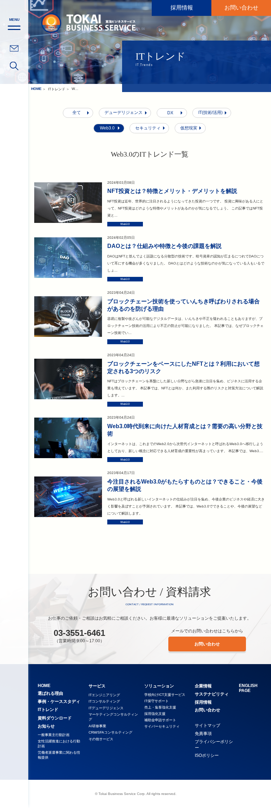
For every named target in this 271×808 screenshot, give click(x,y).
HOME (36, 89)
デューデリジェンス (123, 112)
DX (170, 112)
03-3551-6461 (79, 633)
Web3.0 (107, 128)
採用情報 (181, 8)
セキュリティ (148, 128)
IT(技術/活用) (210, 112)
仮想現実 (188, 128)
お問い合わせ (241, 8)
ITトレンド (56, 89)
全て (76, 112)
